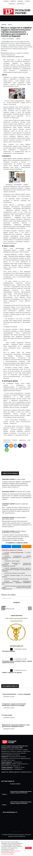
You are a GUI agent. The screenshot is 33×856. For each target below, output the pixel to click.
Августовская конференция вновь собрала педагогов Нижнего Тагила (17, 803)
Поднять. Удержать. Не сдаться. (12, 672)
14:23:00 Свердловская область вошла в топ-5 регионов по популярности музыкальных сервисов (16, 569)
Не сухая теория (20, 479)
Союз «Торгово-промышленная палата (16, 618)
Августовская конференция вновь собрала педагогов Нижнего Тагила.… (17, 793)
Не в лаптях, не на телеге (22, 491)
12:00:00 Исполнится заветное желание (16, 579)
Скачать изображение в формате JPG (13, 56)
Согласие (16, 851)
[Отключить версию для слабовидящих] (14, 6)
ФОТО (4, 606)
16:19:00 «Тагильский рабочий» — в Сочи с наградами (16, 553)
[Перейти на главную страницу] (16, 11)
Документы (20, 3)
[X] (20, 446)
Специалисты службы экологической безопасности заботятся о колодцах (14, 704)
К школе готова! (15, 783)
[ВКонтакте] (16, 6)
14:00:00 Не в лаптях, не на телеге (14, 573)
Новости (13, 1)
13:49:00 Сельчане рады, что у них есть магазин (16, 576)
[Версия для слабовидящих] (11, 6)
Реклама (20, 1)
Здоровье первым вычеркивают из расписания (14, 531)
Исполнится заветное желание (15, 504)
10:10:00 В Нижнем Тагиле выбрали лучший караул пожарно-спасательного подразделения (16, 587)
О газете (27, 1)
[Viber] (24, 446)
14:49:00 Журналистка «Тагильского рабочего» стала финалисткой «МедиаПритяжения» (16, 564)
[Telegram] (19, 6)
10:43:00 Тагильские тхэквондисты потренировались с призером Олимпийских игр (16, 582)
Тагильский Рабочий (19, 836)
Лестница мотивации (8, 651)
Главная (6, 1)
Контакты (12, 3)
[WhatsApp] (7, 450)
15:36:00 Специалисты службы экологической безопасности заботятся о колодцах (16, 557)
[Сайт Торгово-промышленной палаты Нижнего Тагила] (16, 632)
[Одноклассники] (22, 6)
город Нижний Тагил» (16, 621)
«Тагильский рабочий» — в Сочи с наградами (16, 694)
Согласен (28, 848)
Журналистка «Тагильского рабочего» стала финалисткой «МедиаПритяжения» (16, 725)
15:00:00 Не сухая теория (12, 561)
